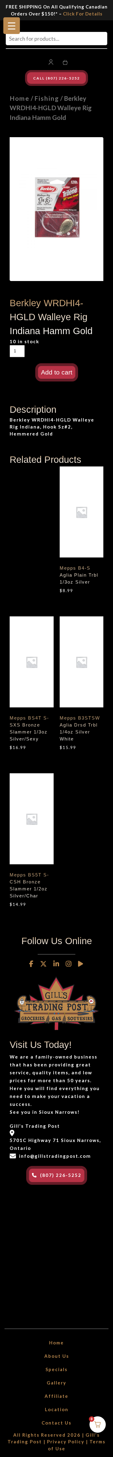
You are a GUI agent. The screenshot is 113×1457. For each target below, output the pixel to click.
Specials (56, 1369)
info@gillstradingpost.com (55, 1156)
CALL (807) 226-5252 (56, 78)
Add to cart (56, 372)
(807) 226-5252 (60, 1175)
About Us (56, 1356)
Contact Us (56, 1422)
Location (56, 1409)
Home (20, 98)
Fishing (46, 98)
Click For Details (82, 13)
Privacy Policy (65, 1441)
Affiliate (56, 1396)
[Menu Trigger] (11, 25)
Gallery (56, 1382)
